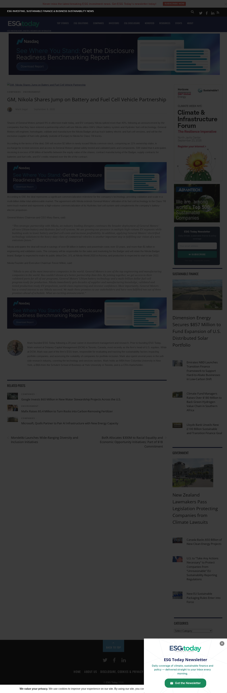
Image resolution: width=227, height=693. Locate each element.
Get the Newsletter (188, 683)
